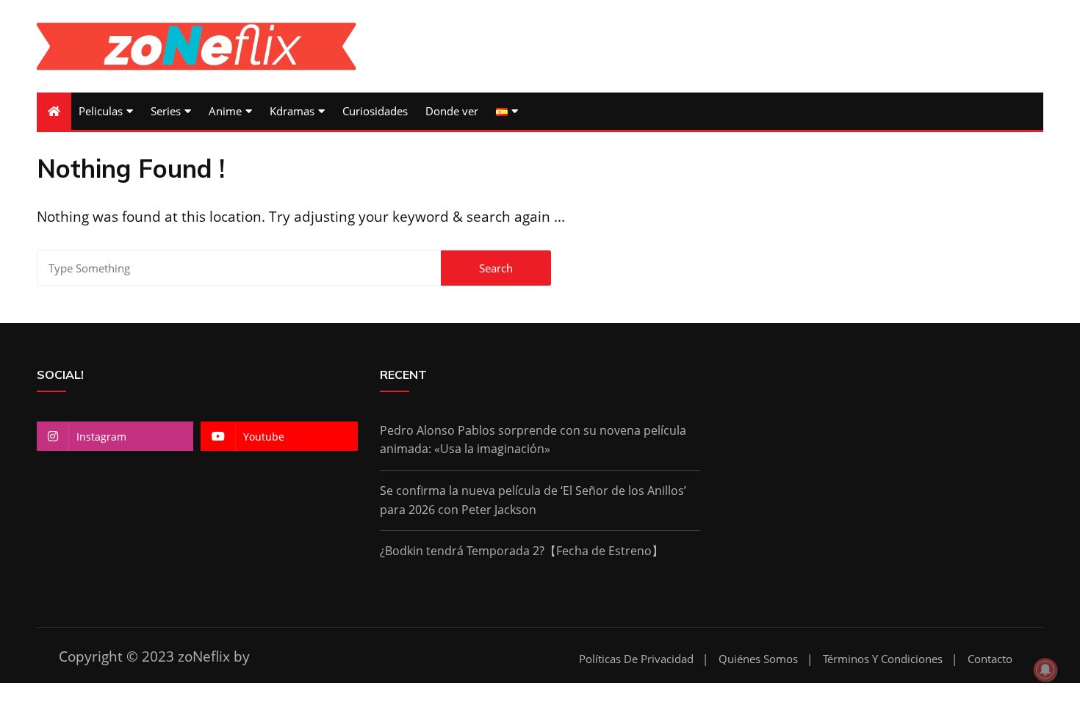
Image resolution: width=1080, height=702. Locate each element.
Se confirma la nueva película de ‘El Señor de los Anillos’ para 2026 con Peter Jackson (533, 500)
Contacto (990, 659)
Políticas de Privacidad (636, 659)
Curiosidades (375, 111)
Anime (225, 111)
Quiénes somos (758, 659)
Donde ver (451, 111)
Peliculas (101, 111)
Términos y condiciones (883, 659)
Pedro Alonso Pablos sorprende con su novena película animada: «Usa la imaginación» (533, 439)
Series (166, 111)
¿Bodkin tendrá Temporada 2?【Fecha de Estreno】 (521, 551)
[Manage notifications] (1045, 669)
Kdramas (292, 111)
